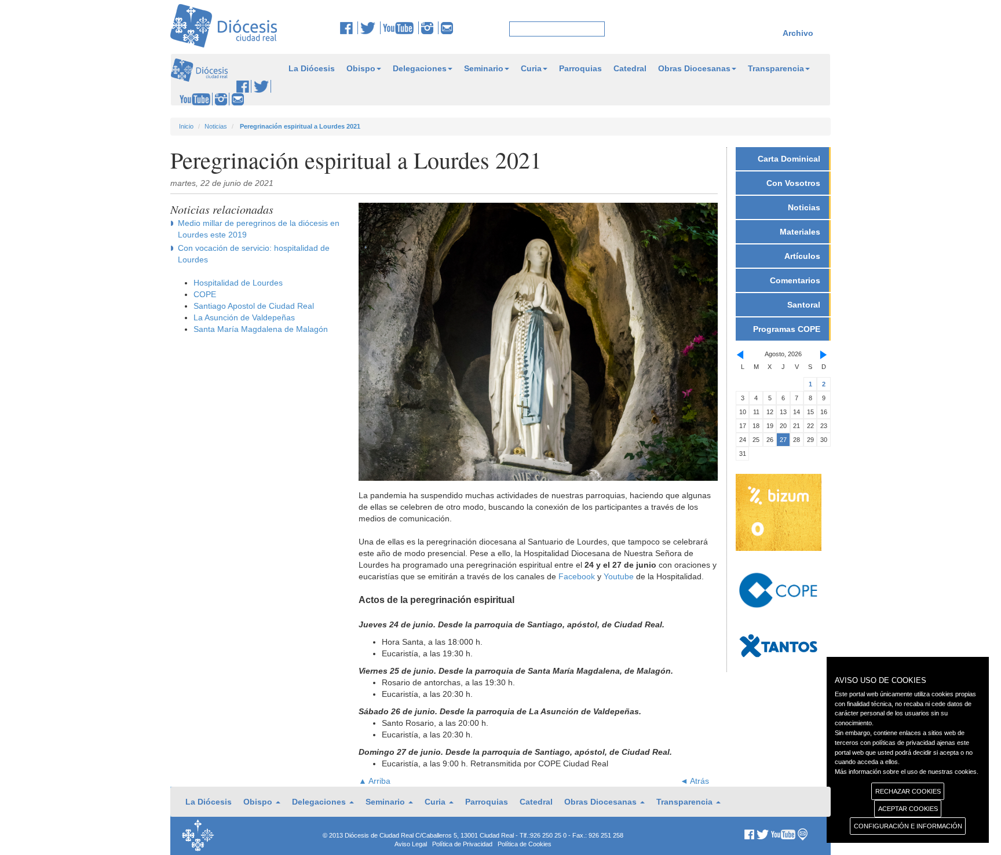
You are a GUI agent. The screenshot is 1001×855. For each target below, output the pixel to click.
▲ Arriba (374, 780)
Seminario (483, 68)
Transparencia (776, 68)
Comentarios (795, 280)
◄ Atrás (694, 780)
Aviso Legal (410, 844)
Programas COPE (786, 329)
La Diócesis (311, 68)
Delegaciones (420, 68)
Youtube (619, 576)
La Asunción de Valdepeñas (244, 317)
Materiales (800, 231)
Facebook (576, 576)
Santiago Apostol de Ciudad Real (253, 305)
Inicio (186, 126)
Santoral (803, 304)
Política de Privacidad (462, 844)
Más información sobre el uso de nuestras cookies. (906, 771)
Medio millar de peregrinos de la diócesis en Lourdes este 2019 (258, 228)
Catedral (629, 68)
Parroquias (580, 68)
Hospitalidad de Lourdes (238, 282)
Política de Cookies (524, 844)
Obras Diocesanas (694, 68)
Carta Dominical (789, 158)
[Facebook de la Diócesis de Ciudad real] (349, 27)
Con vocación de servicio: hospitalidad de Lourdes (254, 253)
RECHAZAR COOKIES (908, 791)
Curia (531, 68)
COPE (204, 294)
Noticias (215, 126)
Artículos (802, 256)
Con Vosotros (793, 183)
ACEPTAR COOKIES (908, 808)
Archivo (798, 33)
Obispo (360, 68)
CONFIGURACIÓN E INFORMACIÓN (908, 826)
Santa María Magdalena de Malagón (260, 329)
